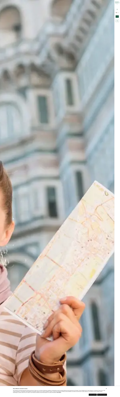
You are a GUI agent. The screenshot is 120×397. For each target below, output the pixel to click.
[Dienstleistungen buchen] (117, 21)
